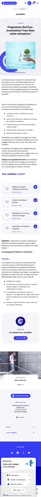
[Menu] (37, 3)
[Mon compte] (29, 3)
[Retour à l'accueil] (9, 3)
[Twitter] (23, 452)
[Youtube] (29, 452)
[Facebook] (18, 452)
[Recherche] (25, 3)
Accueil (15, 9)
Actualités (23, 9)
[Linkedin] (12, 452)
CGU (37, 489)
